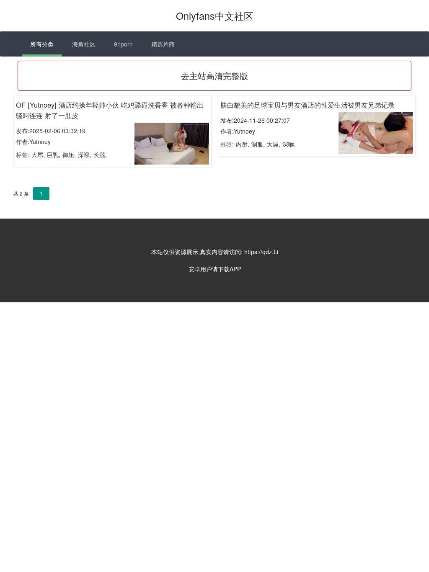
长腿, (100, 154)
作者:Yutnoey (33, 141)
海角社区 (84, 44)
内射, (242, 144)
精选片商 (163, 44)
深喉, (84, 154)
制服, (258, 144)
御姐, (69, 154)
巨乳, (53, 154)
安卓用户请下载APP (215, 269)
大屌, (38, 154)
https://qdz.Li (261, 251)
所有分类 (42, 44)
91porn (123, 44)
